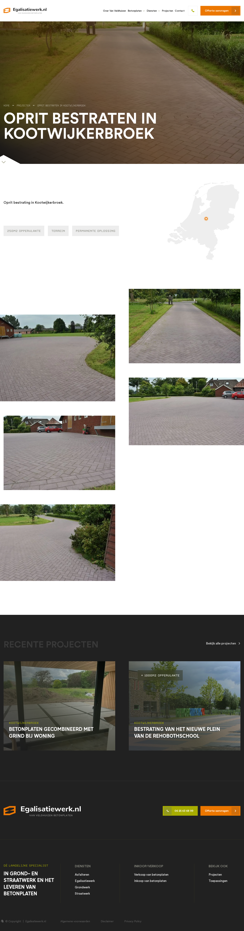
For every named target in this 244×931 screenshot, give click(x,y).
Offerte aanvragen (217, 10)
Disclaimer (107, 921)
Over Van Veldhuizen (114, 10)
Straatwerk (82, 893)
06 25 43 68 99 (184, 810)
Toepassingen (218, 881)
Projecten (167, 10)
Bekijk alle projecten (221, 643)
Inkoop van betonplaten (150, 881)
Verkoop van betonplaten (151, 874)
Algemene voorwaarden (75, 921)
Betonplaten (135, 10)
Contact (180, 10)
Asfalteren (82, 874)
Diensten (152, 10)
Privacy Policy (132, 921)
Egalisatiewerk (85, 881)
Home (7, 105)
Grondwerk (82, 887)
